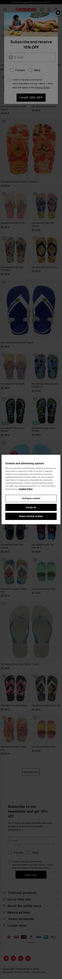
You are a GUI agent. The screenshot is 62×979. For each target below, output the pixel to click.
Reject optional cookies (31, 516)
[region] (31, 489)
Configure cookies (31, 498)
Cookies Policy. (26, 489)
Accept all (31, 507)
